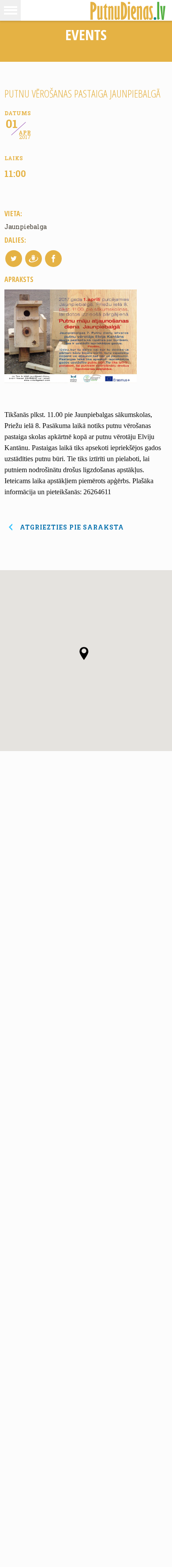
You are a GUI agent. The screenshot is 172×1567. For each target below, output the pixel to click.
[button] (10, 10)
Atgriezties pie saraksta (72, 527)
